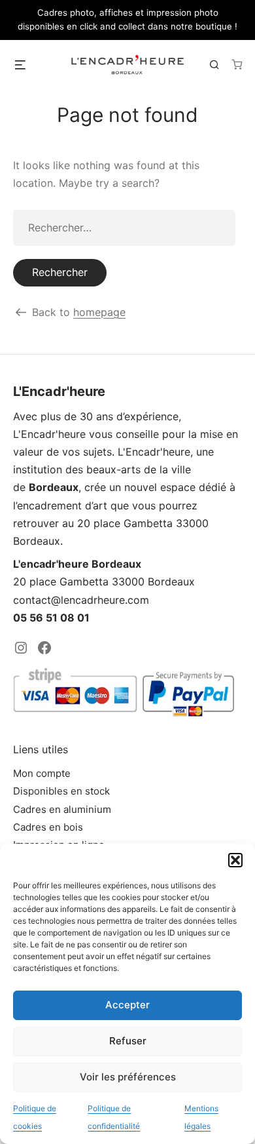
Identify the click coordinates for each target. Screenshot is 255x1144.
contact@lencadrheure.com (81, 599)
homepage (99, 312)
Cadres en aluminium (62, 809)
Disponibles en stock (61, 791)
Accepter (127, 1004)
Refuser (127, 1041)
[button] (235, 860)
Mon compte (42, 773)
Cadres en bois (48, 827)
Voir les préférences (128, 1077)
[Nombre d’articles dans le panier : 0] (236, 64)
